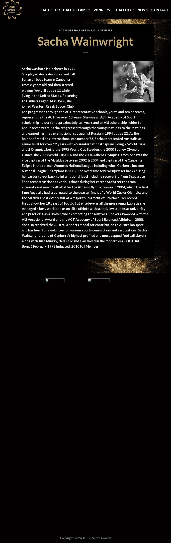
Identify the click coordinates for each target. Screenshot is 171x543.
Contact (159, 10)
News (142, 10)
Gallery (123, 10)
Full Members (102, 30)
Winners (102, 10)
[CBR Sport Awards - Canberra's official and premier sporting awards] (19, 9)
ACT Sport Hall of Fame (65, 10)
